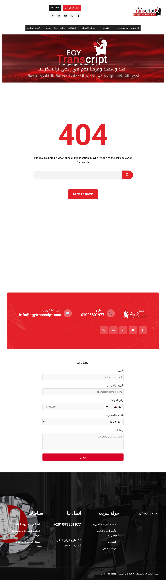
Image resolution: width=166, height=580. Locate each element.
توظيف (47, 28)
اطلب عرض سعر (72, 7)
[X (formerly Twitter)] (72, 15)
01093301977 (92, 315)
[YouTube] (65, 15)
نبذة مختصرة (122, 28)
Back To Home (83, 194)
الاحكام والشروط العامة (27, 524)
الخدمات (106, 28)
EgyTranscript (109, 573)
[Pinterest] (52, 15)
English (55, 7)
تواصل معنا (59, 28)
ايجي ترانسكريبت (145, 513)
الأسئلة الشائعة (34, 28)
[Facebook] (78, 15)
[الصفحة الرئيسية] (147, 11)
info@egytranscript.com (40, 315)
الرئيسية (135, 28)
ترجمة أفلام (109, 548)
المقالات (72, 28)
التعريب (111, 541)
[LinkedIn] (59, 15)
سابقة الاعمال (88, 28)
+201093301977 (67, 524)
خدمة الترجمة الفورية (104, 524)
